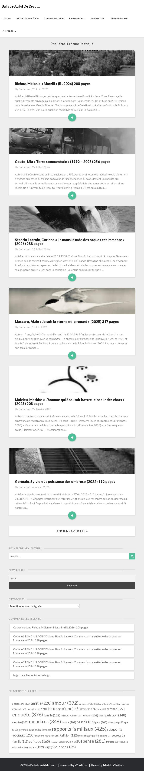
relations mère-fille (47, 735)
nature (69, 722)
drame (87, 708)
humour (90, 715)
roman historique (88, 735)
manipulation (112, 715)
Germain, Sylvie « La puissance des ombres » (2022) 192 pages (65, 481)
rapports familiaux (79, 729)
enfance (115, 709)
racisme (45, 730)
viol (48, 747)
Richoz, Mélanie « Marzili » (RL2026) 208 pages (52, 83)
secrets (105, 736)
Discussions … (77, 18)
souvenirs (57, 742)
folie (65, 715)
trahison (112, 741)
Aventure (105, 704)
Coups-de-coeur (54, 18)
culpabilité (33, 709)
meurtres (45, 721)
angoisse (85, 704)
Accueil (7, 18)
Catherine (24, 89)
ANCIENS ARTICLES (71, 531)
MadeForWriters (113, 765)
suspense (91, 741)
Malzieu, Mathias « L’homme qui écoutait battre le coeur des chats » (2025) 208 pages (69, 402)
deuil (48, 709)
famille (52, 715)
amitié (41, 703)
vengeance (33, 747)
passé (86, 722)
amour (65, 703)
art (95, 704)
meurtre (20, 722)
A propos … (9, 30)
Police (113, 722)
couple (21, 709)
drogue (100, 709)
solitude (39, 741)
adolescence (21, 703)
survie (70, 741)
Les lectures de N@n (38, 675)
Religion (69, 735)
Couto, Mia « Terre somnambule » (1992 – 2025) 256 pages (62, 161)
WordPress (82, 765)
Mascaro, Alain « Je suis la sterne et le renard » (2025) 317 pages (67, 321)
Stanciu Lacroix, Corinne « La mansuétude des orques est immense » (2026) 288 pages (70, 242)
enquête (27, 714)
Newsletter (97, 18)
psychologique (29, 729)
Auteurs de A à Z (26, 18)
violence (64, 747)
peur (101, 722)
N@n (16, 675)
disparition (68, 709)
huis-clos (75, 716)
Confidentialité (118, 18)
